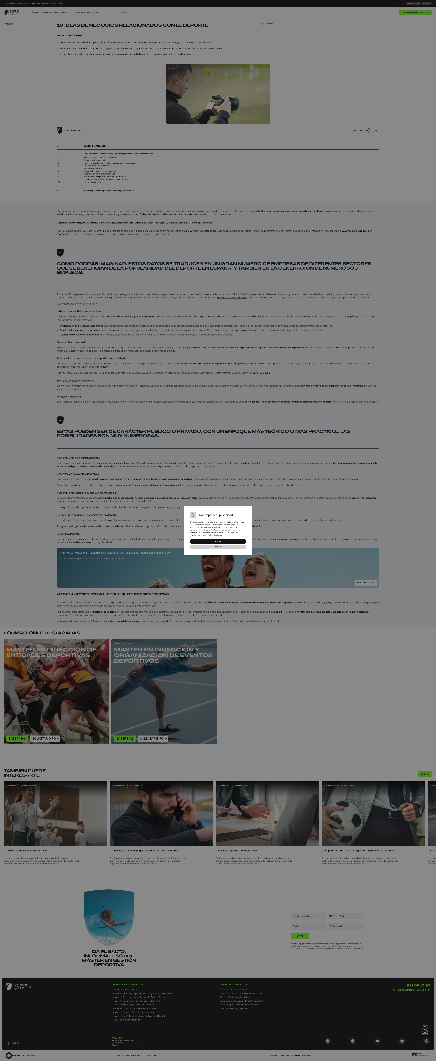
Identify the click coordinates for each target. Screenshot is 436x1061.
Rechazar (218, 547)
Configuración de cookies (220, 530)
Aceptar (218, 541)
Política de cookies (215, 535)
